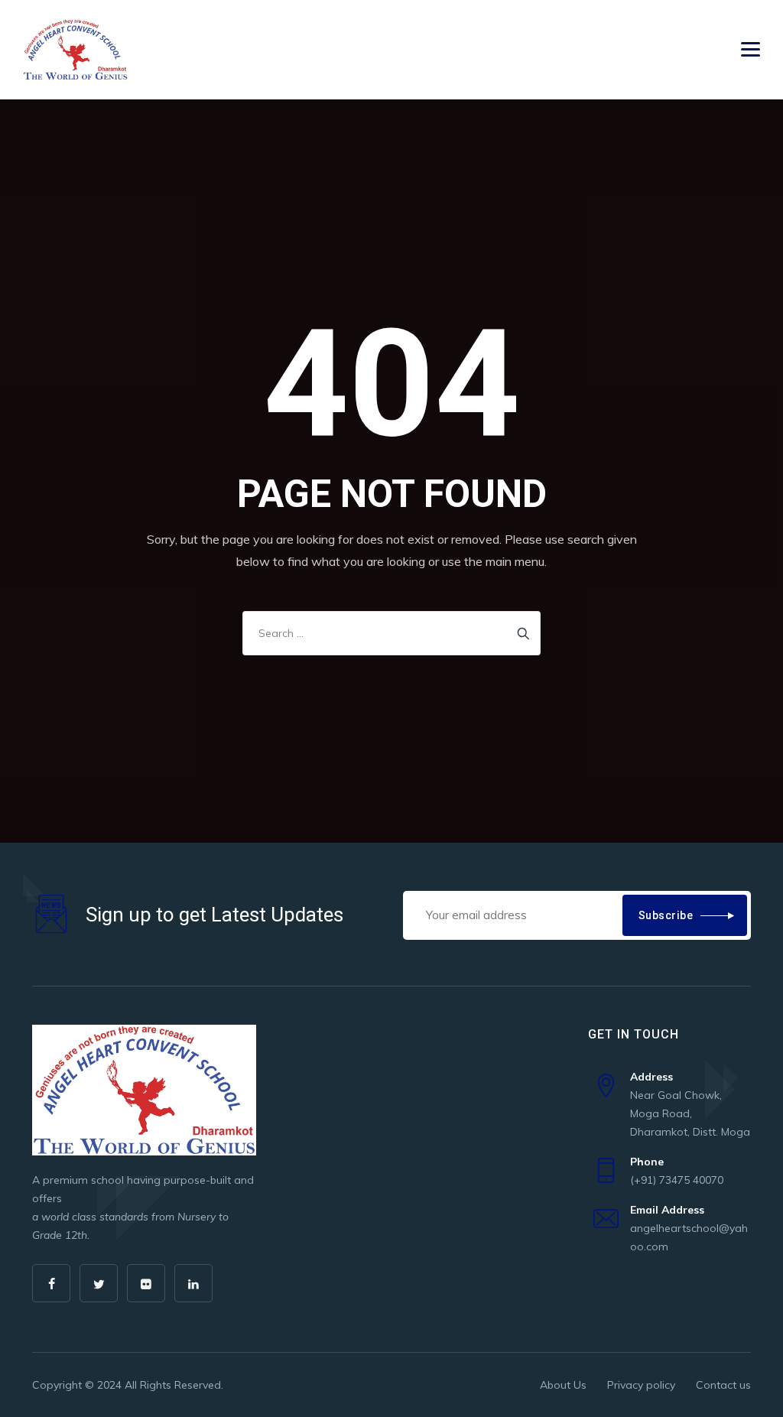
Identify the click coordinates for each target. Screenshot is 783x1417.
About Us (563, 1385)
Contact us (723, 1385)
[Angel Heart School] (75, 49)
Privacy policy (641, 1385)
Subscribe (666, 915)
